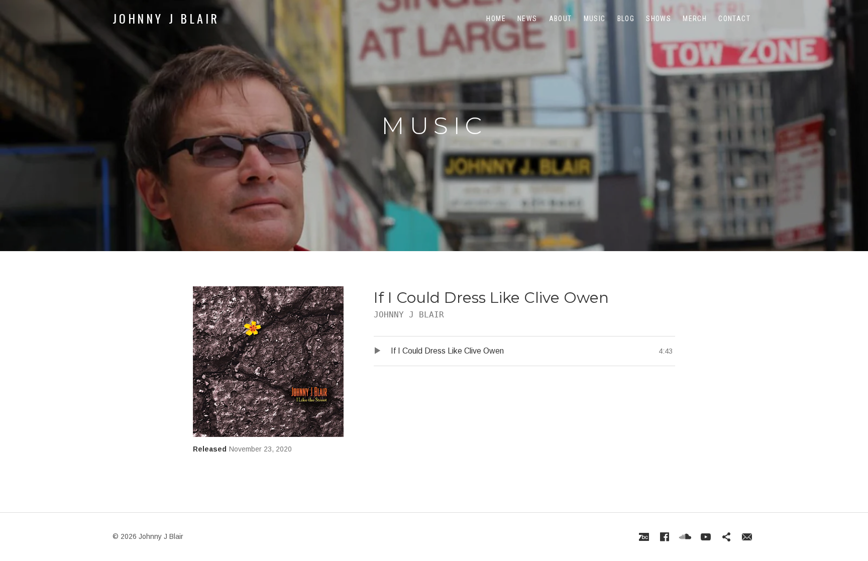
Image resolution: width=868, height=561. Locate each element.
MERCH (695, 19)
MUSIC (595, 19)
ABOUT (560, 19)
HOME (496, 19)
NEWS (527, 19)
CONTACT (734, 19)
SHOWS (658, 19)
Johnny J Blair (166, 18)
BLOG (626, 19)
